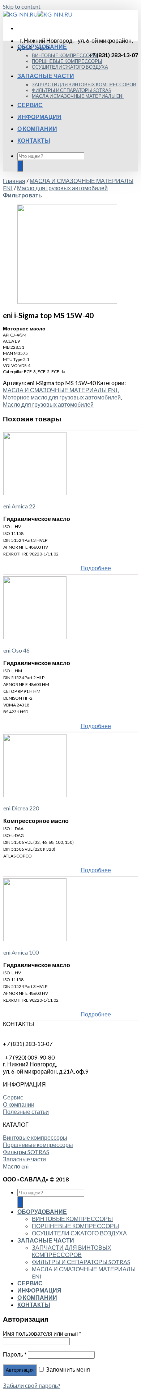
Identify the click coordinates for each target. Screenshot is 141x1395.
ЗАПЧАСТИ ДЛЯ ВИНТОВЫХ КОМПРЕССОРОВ (84, 84)
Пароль (15, 1354)
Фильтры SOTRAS (26, 1151)
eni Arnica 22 (19, 506)
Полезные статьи (26, 1111)
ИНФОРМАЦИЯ (39, 116)
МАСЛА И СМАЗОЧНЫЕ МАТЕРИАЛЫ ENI (78, 96)
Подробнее (96, 567)
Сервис (13, 1097)
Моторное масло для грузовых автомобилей (62, 397)
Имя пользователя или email (42, 1333)
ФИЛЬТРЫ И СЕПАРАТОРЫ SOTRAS (71, 90)
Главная (14, 180)
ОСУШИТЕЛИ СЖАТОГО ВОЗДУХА (70, 67)
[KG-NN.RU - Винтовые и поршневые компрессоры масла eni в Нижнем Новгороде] (37, 14)
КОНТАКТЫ (33, 140)
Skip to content (21, 6)
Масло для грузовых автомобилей (62, 187)
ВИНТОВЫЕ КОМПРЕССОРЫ (64, 55)
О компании (18, 1104)
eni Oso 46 (16, 650)
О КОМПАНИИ (37, 128)
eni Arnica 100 (21, 952)
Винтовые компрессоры (35, 1137)
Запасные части (24, 1159)
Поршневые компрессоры (38, 1144)
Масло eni (16, 1166)
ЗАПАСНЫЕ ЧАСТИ (45, 75)
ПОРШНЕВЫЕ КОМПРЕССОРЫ (67, 61)
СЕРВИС (30, 104)
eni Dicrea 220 (21, 808)
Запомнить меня (67, 1369)
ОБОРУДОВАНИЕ (42, 46)
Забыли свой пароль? (31, 1385)
